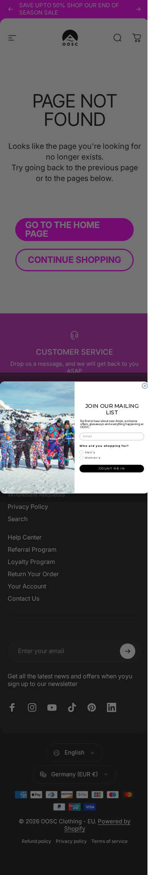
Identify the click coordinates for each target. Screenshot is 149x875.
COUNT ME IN (109, 468)
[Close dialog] (142, 385)
